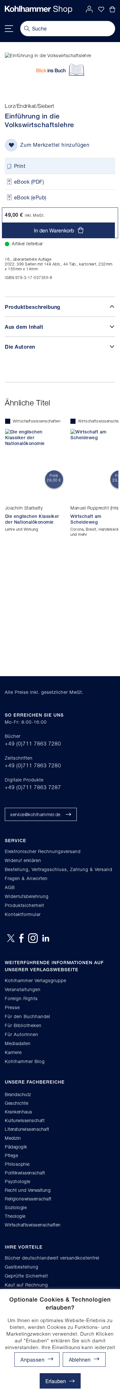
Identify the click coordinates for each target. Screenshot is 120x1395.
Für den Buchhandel (27, 1016)
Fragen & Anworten (26, 878)
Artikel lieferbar (27, 243)
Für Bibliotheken (23, 1025)
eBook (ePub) (30, 197)
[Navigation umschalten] (9, 28)
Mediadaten (18, 1043)
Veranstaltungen (23, 989)
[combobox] (67, 28)
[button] (84, 1359)
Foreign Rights (21, 998)
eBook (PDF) (29, 182)
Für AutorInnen (21, 1034)
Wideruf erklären (23, 860)
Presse (12, 1007)
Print (20, 166)
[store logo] (38, 9)
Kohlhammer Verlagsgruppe (35, 980)
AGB (10, 887)
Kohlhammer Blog (25, 1061)
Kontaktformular (23, 914)
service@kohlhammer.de (35, 814)
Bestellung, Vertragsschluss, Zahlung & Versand (58, 869)
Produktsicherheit (24, 905)
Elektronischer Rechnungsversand (43, 851)
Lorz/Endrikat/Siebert (29, 106)
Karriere (13, 1052)
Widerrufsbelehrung (27, 896)
